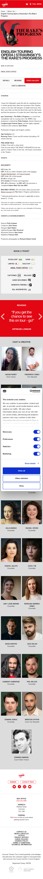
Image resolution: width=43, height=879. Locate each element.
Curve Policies (21, 839)
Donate (13, 782)
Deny (21, 486)
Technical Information (21, 844)
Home (3, 11)
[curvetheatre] (29, 786)
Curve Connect (25, 174)
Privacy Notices (21, 837)
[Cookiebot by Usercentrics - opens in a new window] (30, 391)
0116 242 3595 (21, 800)
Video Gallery (32, 80)
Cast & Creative (19, 86)
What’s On (11, 11)
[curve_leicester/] (24, 786)
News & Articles (21, 833)
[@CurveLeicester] (14, 786)
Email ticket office (8, 71)
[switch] (36, 439)
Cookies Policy (21, 841)
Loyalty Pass (28, 782)
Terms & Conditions (21, 843)
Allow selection (21, 478)
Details (6, 80)
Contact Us (22, 832)
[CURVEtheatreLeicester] (19, 786)
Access (21, 835)
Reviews (18, 80)
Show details (30, 463)
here (15, 817)
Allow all (21, 471)
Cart (26, 4)
